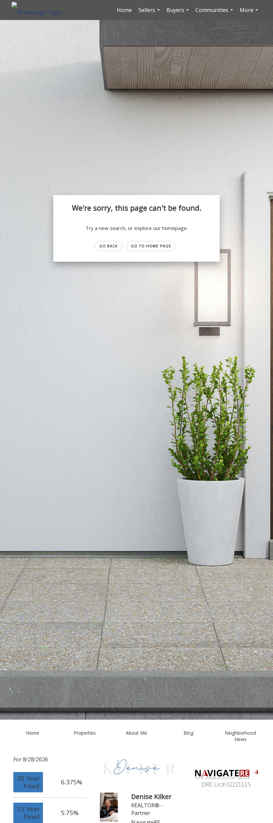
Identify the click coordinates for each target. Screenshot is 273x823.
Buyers (178, 13)
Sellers (149, 13)
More (250, 13)
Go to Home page (151, 245)
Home (124, 10)
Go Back (108, 245)
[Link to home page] (40, 10)
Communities (215, 13)
